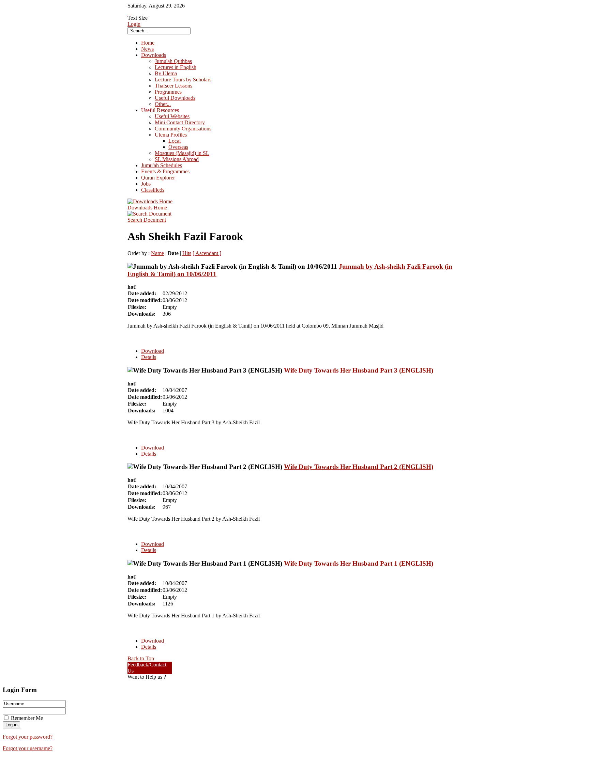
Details (148, 357)
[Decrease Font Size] (131, 12)
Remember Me (27, 718)
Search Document (146, 220)
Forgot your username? (27, 748)
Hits (186, 253)
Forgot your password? (27, 737)
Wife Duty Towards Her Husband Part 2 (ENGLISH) (358, 466)
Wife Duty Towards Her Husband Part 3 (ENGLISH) (358, 370)
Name (157, 253)
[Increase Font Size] (128, 12)
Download (152, 351)
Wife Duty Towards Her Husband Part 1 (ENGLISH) (358, 563)
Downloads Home (147, 207)
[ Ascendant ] (207, 253)
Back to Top (140, 658)
